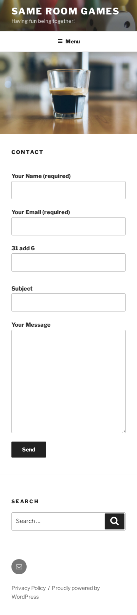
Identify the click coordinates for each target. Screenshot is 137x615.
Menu (72, 41)
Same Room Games (65, 11)
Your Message (31, 324)
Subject (22, 288)
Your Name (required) (41, 176)
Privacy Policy (28, 588)
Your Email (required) (40, 212)
